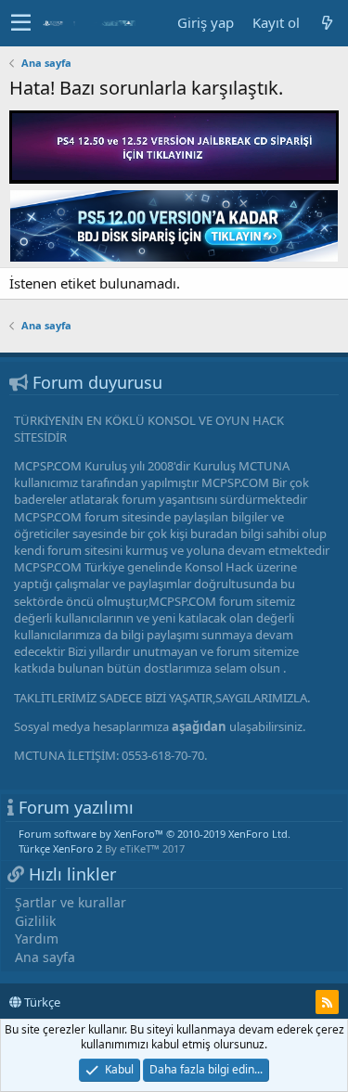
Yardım (36, 938)
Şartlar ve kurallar (70, 902)
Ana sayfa (45, 957)
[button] (21, 23)
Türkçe (40, 1002)
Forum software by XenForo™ (154, 834)
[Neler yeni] (326, 23)
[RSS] (327, 1002)
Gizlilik (35, 921)
